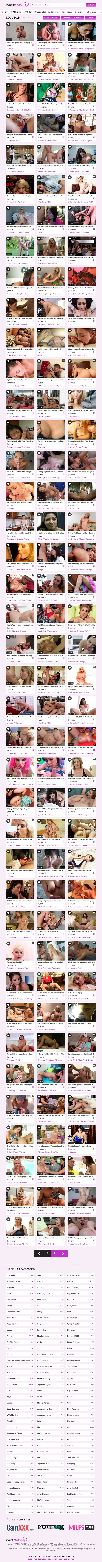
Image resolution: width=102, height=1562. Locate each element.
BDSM (80, 1348)
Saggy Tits (54, 876)
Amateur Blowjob (14, 386)
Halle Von (23, 1183)
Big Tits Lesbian (50, 1433)
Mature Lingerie (20, 1488)
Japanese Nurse (50, 1415)
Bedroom (11, 79)
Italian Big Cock (50, 1293)
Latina (77, 79)
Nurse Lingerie (80, 1415)
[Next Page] (63, 1253)
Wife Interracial (20, 1378)
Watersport (20, 1451)
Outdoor (80, 1506)
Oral (80, 1312)
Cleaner (20, 1476)
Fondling (50, 1506)
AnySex (72, 76)
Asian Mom (20, 1318)
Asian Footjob (80, 1488)
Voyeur (20, 1330)
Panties (17, 141)
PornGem (11, 168)
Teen (41, 49)
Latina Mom (20, 1427)
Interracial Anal (20, 1439)
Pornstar (25, 263)
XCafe (72, 107)
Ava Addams (43, 1091)
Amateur (11, 110)
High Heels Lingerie (50, 1354)
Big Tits (90, 79)
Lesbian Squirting (80, 1494)
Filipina (50, 1439)
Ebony (10, 355)
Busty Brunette (20, 1409)
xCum (10, 260)
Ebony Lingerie (50, 1318)
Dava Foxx (12, 294)
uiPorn (41, 138)
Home (5, 12)
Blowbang (20, 1464)
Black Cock (50, 1299)
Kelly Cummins (75, 202)
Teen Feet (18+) (80, 1457)
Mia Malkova (43, 600)
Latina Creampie (20, 1500)
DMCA (54, 1559)
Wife (92, 49)
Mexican (20, 1372)
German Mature (80, 1360)
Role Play (20, 1366)
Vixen (80, 1476)
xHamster (43, 107)
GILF (80, 1439)
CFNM (50, 1342)
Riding (72, 508)
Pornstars (68, 12)
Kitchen (72, 600)
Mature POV (20, 1470)
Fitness (20, 1348)
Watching (80, 1445)
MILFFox (42, 46)
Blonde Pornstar (80, 1433)
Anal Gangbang (20, 1494)
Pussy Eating (52, 631)
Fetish (10, 141)
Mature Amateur (20, 1281)
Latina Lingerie (20, 1457)
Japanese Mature (20, 1312)
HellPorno (12, 76)
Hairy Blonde (50, 1360)
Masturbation (74, 171)
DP (20, 1506)
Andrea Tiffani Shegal (77, 662)
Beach (80, 1397)
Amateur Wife (50, 1451)
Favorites (80, 12)
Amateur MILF (20, 1324)
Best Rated (41, 12)
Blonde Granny (50, 1336)
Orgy (41, 570)
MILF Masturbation (20, 1445)
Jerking (57, 294)
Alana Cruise (43, 876)
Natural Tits (80, 1482)
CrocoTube (12, 352)
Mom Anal (80, 1372)
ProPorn (11, 383)
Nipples (79, 784)
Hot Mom (80, 1330)
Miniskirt (90, 600)
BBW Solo (80, 1385)
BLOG (30, 1559)
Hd (71, 1060)
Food (24, 355)
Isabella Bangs (55, 478)
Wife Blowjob (20, 1415)
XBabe (41, 76)
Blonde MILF (80, 1354)
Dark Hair (20, 1421)
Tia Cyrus (73, 937)
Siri (40, 1029)
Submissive (80, 1366)
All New (29, 12)
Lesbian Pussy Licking (20, 1482)
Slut (79, 49)
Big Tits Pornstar (20, 1342)
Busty (84, 79)
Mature (11, 49)
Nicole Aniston (75, 386)
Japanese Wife (50, 1464)
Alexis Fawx (43, 937)
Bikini (92, 110)
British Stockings (50, 1378)
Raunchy (84, 876)
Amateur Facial (80, 1275)
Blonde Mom (20, 1385)
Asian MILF (20, 1299)
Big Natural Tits (80, 1293)
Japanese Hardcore (50, 1409)
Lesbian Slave (50, 1470)
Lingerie (86, 692)
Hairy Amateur (80, 1409)
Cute (71, 79)
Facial (49, 999)
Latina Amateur (80, 1342)
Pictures (92, 12)
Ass (40, 171)
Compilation (80, 1318)
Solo (29, 600)
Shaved (81, 631)
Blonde (47, 49)
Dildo (86, 784)
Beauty (10, 723)
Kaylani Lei (73, 723)
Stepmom (20, 1287)
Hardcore (42, 141)
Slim (61, 876)
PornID (10, 291)
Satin (50, 1421)
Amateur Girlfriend (20, 1433)
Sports (80, 1378)
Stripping (73, 1152)
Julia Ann (42, 631)
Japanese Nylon (50, 1385)
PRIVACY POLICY (44, 1559)
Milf (40, 79)
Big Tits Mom (80, 1287)
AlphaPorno (43, 505)
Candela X (12, 202)
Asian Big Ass (50, 1494)
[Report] (33, 45)
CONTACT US (69, 1559)
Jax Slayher (43, 815)
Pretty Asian (50, 1482)
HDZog (72, 659)
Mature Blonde (50, 1403)
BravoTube (74, 597)
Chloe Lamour (44, 386)
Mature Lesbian (80, 1512)
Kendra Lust (43, 784)
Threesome (74, 110)
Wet (87, 631)
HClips (10, 107)
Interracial (12, 815)
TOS (35, 1559)
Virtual (50, 1348)
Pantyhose (81, 600)
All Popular (16, 12)
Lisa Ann (73, 845)
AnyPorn (11, 46)
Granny (50, 1281)
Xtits (71, 1241)
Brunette (11, 171)
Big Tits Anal (80, 1391)
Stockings (47, 79)
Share (20, 1306)
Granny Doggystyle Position (20, 1360)
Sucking (86, 49)
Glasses (11, 876)
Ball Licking (88, 1060)
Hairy (85, 447)
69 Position (80, 1470)
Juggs (20, 1403)
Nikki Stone (74, 539)
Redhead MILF (80, 1336)
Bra (87, 171)
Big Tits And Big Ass (50, 1512)
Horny (10, 570)
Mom (29, 570)
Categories (54, 12)
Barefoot (50, 1391)
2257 (61, 1559)
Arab (53, 386)
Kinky (50, 1427)
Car (78, 416)
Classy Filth (43, 478)
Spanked (20, 1512)
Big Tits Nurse (50, 1500)
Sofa (80, 1060)
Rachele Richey (75, 692)
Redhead (56, 324)
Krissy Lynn (12, 937)
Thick (50, 1476)
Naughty (73, 49)
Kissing (52, 1183)
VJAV (71, 873)
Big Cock (20, 110)
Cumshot (55, 49)
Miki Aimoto (74, 141)
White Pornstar (80, 1324)
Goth (80, 1451)
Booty (91, 294)
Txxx (71, 138)
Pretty (50, 1312)
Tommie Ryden (13, 324)
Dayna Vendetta (49, 1029)
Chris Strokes (13, 1183)
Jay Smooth (22, 294)
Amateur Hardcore (50, 1366)
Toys (20, 1397)
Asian (49, 110)
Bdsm (72, 233)
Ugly (50, 1324)
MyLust (72, 46)
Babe (55, 110)
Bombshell (84, 110)
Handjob (49, 294)
